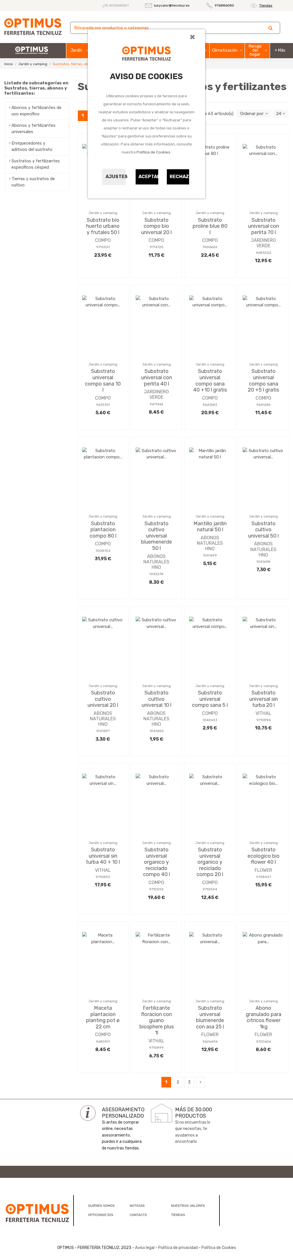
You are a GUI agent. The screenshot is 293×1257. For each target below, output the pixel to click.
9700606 (263, 1042)
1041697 (103, 731)
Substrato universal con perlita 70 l (263, 226)
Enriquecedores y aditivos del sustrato (31, 146)
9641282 (263, 405)
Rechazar (180, 176)
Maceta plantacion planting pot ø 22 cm (103, 1017)
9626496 (210, 1042)
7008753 (103, 551)
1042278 (156, 574)
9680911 (103, 1042)
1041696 (156, 731)
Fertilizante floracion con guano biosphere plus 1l (156, 1020)
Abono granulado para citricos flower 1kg (263, 1017)
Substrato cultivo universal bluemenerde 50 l (156, 535)
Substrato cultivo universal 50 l (263, 529)
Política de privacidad (178, 1247)
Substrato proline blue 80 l (210, 226)
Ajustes (116, 176)
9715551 (103, 247)
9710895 (103, 877)
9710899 (156, 1048)
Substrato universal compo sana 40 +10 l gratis (210, 380)
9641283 (210, 405)
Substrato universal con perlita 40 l (156, 377)
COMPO (103, 240)
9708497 (263, 877)
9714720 (156, 247)
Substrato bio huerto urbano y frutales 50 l (103, 226)
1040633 (210, 720)
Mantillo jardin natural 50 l (210, 526)
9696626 (210, 247)
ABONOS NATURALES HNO (156, 562)
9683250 (263, 253)
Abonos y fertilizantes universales (33, 129)
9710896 (263, 720)
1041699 (210, 555)
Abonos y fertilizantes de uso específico (36, 111)
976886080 (224, 5)
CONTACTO (138, 1215)
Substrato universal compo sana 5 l (210, 699)
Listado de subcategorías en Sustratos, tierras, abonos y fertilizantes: (36, 88)
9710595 (156, 889)
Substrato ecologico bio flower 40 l (264, 856)
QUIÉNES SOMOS (101, 1206)
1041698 (263, 562)
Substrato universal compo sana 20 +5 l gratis (263, 380)
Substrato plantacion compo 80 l (103, 529)
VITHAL (263, 713)
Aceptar (148, 176)
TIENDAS (178, 1215)
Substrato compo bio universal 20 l (156, 226)
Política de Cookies (153, 152)
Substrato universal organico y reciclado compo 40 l (156, 862)
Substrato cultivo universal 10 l (156, 699)
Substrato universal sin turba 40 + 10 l (103, 856)
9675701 (103, 405)
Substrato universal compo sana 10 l (103, 380)
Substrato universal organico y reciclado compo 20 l (210, 862)
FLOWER (263, 870)
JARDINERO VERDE (263, 243)
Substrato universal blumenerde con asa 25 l (210, 1017)
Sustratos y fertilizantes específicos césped (35, 164)
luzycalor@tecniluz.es (172, 5)
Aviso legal (145, 1247)
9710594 (210, 889)
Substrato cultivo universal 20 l (103, 699)
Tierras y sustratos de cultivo (33, 182)
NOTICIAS (137, 1206)
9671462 (156, 404)
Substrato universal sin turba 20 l (263, 699)
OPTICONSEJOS (100, 1215)
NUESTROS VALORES (188, 1206)
